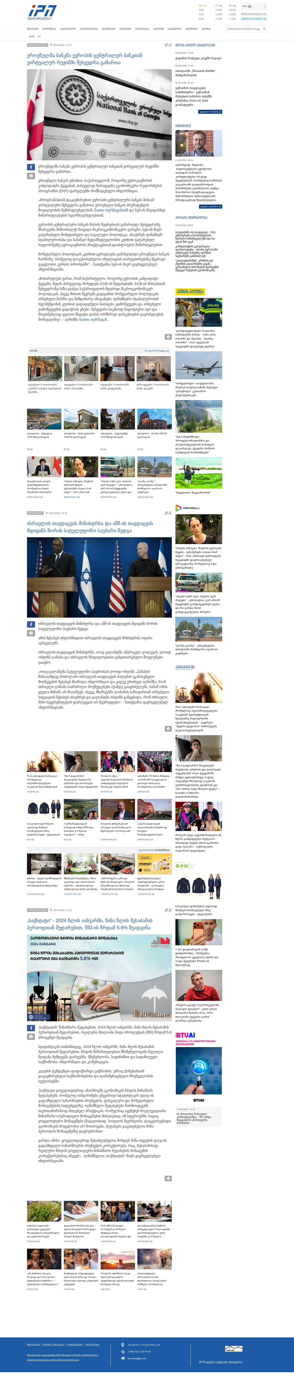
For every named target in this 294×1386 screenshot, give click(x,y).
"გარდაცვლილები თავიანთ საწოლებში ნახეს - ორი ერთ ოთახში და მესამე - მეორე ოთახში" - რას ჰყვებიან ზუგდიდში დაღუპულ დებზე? (195, 338)
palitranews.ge (108, 839)
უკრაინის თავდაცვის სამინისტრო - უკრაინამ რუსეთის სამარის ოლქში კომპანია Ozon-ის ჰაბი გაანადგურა (193, 96)
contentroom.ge (35, 894)
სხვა (32, 36)
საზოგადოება (89, 28)
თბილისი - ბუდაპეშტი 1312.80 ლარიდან (114, 435)
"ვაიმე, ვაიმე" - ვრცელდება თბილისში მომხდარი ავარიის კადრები (152, 486)
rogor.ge (105, 1289)
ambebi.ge (33, 791)
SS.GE (33, 350)
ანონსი (206, 28)
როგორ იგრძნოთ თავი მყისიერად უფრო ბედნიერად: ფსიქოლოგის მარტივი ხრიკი (117, 1279)
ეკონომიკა (142, 28)
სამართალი (68, 28)
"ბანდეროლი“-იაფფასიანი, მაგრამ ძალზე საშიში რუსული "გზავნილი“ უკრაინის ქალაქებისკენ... (196, 389)
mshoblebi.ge (108, 1241)
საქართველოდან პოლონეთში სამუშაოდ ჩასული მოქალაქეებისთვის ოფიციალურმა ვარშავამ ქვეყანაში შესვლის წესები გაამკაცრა (154, 834)
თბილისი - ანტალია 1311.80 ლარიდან (39, 435)
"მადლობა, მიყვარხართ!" (193, 492)
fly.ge (30, 449)
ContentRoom (162, 850)
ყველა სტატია (209, 206)
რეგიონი (125, 28)
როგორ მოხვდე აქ (157, 350)
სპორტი (158, 28)
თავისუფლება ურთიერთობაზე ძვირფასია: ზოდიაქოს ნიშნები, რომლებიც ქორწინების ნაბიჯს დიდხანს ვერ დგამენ (152, 1282)
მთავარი (32, 28)
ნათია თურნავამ (93, 320)
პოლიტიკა (49, 28)
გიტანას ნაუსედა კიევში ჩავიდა (198, 58)
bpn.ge (203, 5)
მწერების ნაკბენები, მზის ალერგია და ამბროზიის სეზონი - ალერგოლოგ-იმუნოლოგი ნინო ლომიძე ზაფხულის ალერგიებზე (80, 885)
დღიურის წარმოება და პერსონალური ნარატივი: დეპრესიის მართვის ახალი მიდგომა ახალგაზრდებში (80, 1232)
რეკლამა (92, 1345)
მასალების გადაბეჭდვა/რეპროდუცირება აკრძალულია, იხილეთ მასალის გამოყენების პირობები (63, 1357)
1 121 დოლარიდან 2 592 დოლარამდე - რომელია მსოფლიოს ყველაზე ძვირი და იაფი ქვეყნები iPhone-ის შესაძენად (197, 957)
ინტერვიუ (183, 126)
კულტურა (191, 28)
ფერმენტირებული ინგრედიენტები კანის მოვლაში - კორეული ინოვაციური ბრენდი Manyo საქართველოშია (152, 885)
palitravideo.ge (35, 496)
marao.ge (32, 1289)
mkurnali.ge (33, 1241)
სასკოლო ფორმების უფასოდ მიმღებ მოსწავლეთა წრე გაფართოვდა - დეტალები (44, 829)
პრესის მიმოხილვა (191, 218)
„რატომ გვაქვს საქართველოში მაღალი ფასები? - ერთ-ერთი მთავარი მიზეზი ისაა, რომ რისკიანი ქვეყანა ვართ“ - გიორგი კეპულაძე (197, 1013)
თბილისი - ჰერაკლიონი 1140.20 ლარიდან (79, 435)
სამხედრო (174, 28)
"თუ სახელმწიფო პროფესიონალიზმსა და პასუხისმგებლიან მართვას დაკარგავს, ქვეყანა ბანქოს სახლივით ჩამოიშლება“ (195, 444)
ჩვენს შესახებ (54, 1345)
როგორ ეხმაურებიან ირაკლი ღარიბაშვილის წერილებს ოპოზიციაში (116, 827)
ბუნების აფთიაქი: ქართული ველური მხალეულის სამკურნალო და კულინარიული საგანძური (43, 1232)
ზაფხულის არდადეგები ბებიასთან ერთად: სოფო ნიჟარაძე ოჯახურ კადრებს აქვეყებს (81, 1279)
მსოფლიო (109, 28)
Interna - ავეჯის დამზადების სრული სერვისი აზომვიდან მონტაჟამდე (44, 882)
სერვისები (74, 1345)
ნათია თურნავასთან (111, 210)
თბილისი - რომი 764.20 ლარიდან (152, 435)
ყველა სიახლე (209, 111)
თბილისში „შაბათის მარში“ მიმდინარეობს (195, 73)
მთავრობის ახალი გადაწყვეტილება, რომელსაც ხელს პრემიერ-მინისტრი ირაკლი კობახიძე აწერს (42, 488)
